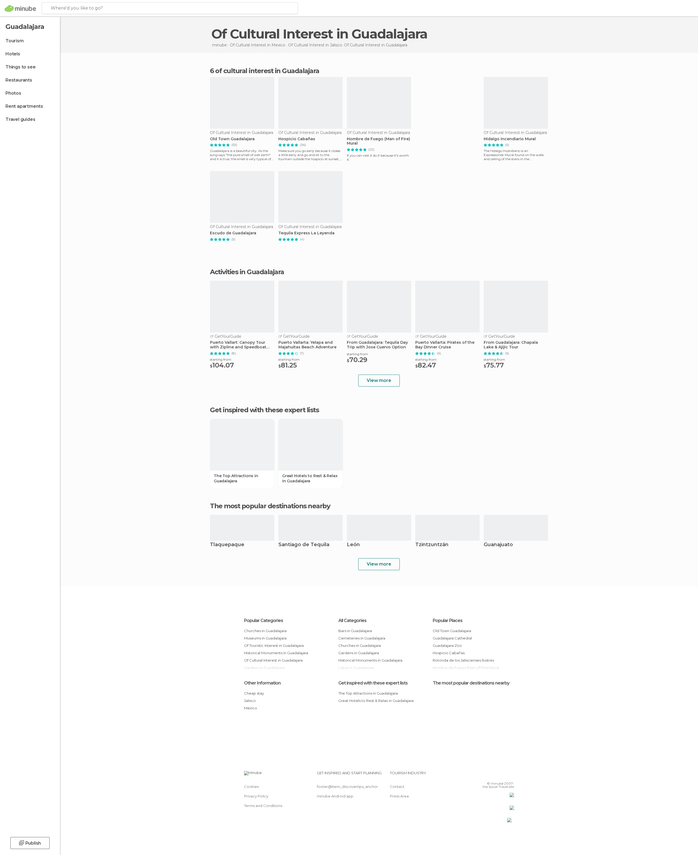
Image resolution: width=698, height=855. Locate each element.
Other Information (262, 683)
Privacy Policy (256, 796)
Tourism (14, 40)
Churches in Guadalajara (265, 631)
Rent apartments (24, 106)
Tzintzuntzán (432, 545)
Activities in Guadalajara (247, 272)
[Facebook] (483, 775)
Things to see (20, 67)
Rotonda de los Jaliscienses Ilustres (463, 660)
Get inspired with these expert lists (373, 683)
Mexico (250, 708)
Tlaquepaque (227, 545)
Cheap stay (254, 693)
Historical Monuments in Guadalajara (276, 653)
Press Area (399, 796)
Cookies (251, 786)
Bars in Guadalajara (355, 631)
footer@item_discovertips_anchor (347, 786)
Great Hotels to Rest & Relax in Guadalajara (309, 478)
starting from (220, 359)
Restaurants (18, 80)
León (353, 545)
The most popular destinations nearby (270, 506)
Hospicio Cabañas (296, 139)
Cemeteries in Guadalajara (361, 638)
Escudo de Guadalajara (233, 233)
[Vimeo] (501, 775)
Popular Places (447, 620)
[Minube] (20, 8)
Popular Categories (263, 620)
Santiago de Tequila (303, 545)
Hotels (12, 53)
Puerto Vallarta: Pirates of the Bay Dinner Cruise (444, 344)
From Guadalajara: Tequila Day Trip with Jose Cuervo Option (377, 344)
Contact (397, 786)
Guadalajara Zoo (447, 645)
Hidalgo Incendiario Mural (510, 139)
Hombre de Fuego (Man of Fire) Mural (378, 141)
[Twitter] (492, 775)
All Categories (352, 620)
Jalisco (250, 700)
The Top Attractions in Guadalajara (236, 478)
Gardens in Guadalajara (358, 653)
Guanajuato (498, 545)
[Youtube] (510, 775)
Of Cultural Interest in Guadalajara (273, 660)
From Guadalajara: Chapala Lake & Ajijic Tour (511, 344)
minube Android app (335, 796)
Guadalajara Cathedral (452, 638)
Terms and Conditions (263, 805)
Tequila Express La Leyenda (306, 233)
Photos (13, 93)
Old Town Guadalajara (232, 139)
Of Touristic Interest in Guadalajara (274, 645)
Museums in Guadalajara (265, 638)
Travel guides (20, 119)
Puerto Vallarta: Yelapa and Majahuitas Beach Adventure (307, 344)
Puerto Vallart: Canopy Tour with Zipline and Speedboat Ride (238, 344)
